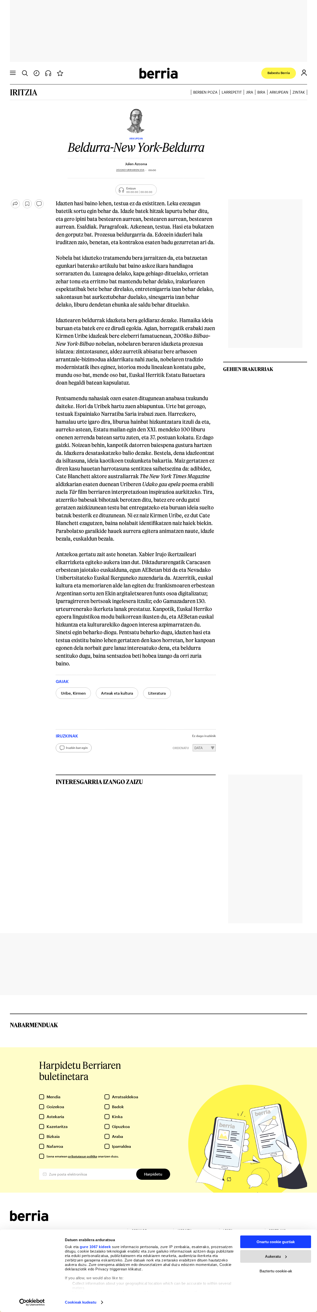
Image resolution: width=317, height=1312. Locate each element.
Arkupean (278, 92)
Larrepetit (232, 92)
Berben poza (205, 92)
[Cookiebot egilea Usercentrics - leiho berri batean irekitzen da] (32, 1302)
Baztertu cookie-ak (276, 1271)
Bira (261, 92)
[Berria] (29, 1219)
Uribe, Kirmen (73, 693)
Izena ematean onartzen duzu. (83, 1156)
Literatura (157, 693)
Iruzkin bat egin (77, 747)
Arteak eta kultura (117, 693)
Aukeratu (273, 1256)
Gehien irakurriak (248, 369)
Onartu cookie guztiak (276, 1242)
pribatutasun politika (82, 1156)
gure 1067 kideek (95, 1247)
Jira (249, 92)
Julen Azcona (136, 164)
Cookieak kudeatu (80, 1302)
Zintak (298, 92)
